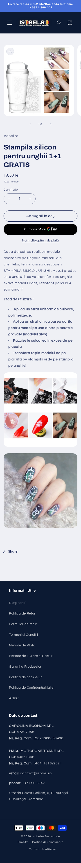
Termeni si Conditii (23, 634)
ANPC (14, 698)
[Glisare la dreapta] (51, 124)
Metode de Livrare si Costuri (31, 656)
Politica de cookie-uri (26, 677)
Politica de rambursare (47, 842)
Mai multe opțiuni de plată (40, 240)
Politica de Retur (22, 613)
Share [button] (13, 551)
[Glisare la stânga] (30, 124)
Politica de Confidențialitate (31, 687)
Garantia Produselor (25, 666)
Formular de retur (23, 624)
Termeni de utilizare (42, 849)
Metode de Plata (22, 645)
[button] (9, 22)
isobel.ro (38, 836)
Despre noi (17, 603)
